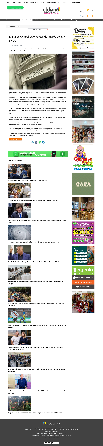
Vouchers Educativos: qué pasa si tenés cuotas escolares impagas (28, 180)
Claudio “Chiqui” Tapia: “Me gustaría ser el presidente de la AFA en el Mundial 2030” (33, 262)
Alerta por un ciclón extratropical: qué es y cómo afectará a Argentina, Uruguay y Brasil (34, 242)
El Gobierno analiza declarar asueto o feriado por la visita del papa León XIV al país (33, 200)
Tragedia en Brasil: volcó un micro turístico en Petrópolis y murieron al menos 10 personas (35, 413)
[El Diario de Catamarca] (51, 10)
